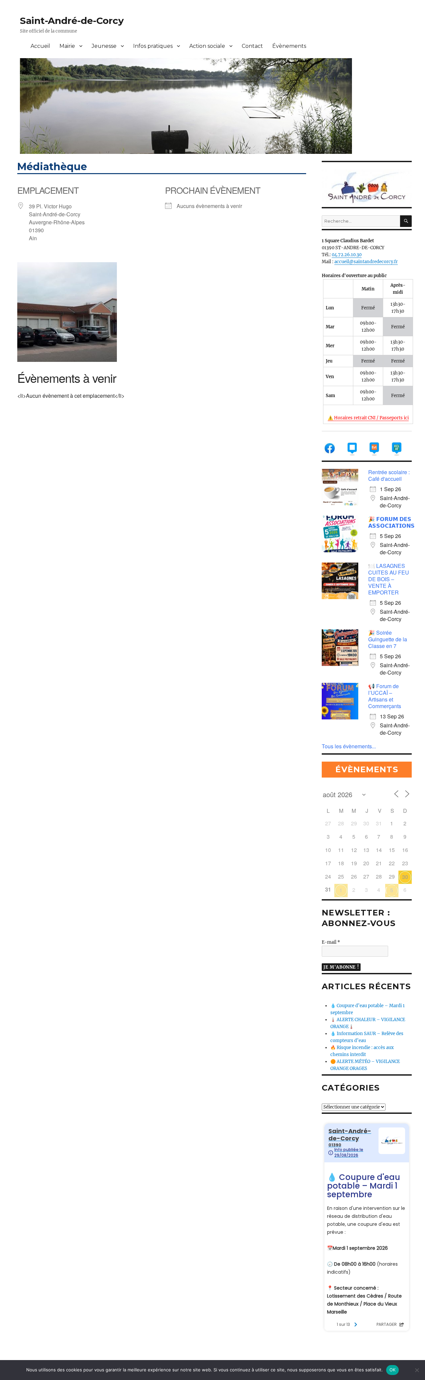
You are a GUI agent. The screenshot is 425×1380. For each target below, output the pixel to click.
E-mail (331, 942)
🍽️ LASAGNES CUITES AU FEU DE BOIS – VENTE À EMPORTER (388, 579)
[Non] (416, 1370)
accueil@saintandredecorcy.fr (366, 262)
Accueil (40, 46)
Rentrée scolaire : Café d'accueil (389, 475)
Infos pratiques (153, 46)
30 (405, 877)
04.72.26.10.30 (347, 255)
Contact (252, 46)
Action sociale (207, 46)
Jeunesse (104, 46)
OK (392, 1369)
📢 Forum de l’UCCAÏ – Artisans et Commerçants (384, 696)
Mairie (67, 46)
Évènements (289, 46)
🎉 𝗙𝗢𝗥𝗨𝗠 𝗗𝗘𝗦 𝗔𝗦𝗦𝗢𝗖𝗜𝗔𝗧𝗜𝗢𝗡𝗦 (391, 522)
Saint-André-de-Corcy (72, 20)
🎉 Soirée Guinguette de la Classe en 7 (387, 639)
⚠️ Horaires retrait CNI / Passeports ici (368, 418)
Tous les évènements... (349, 746)
